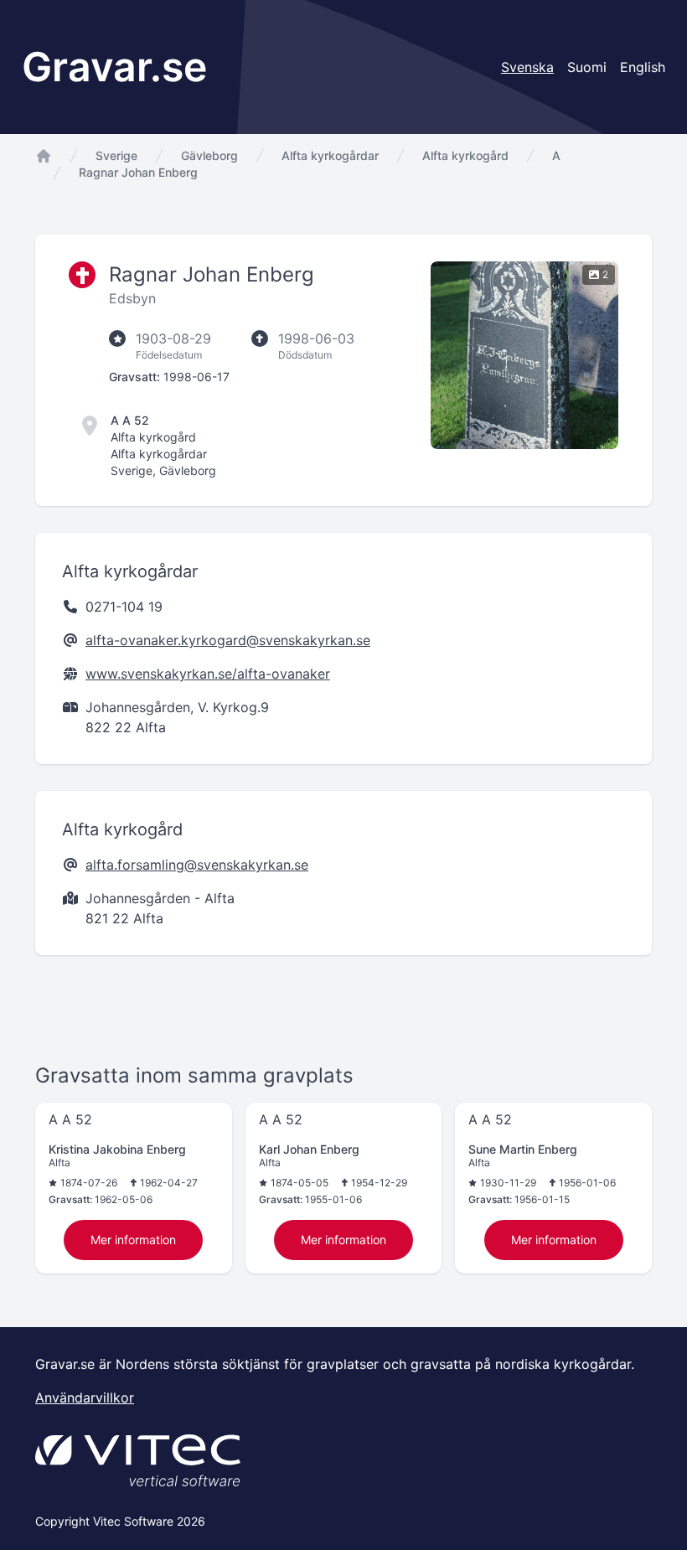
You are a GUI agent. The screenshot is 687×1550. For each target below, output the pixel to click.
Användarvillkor (84, 1397)
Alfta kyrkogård (465, 155)
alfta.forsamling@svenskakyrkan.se (196, 864)
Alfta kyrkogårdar (330, 155)
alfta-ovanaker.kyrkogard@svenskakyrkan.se (227, 640)
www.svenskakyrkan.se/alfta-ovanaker (207, 673)
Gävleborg (209, 155)
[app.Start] (43, 155)
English (642, 67)
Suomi (587, 67)
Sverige (116, 155)
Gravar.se (114, 66)
